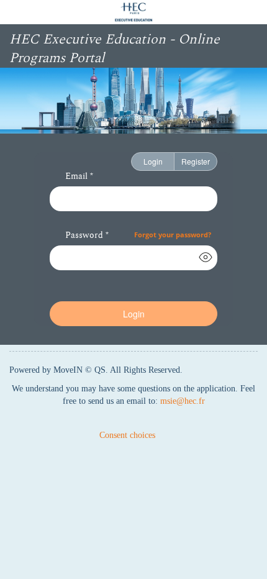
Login (153, 161)
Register (195, 161)
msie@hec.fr (182, 401)
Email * (79, 177)
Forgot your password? (172, 234)
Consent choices (127, 435)
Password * (87, 236)
